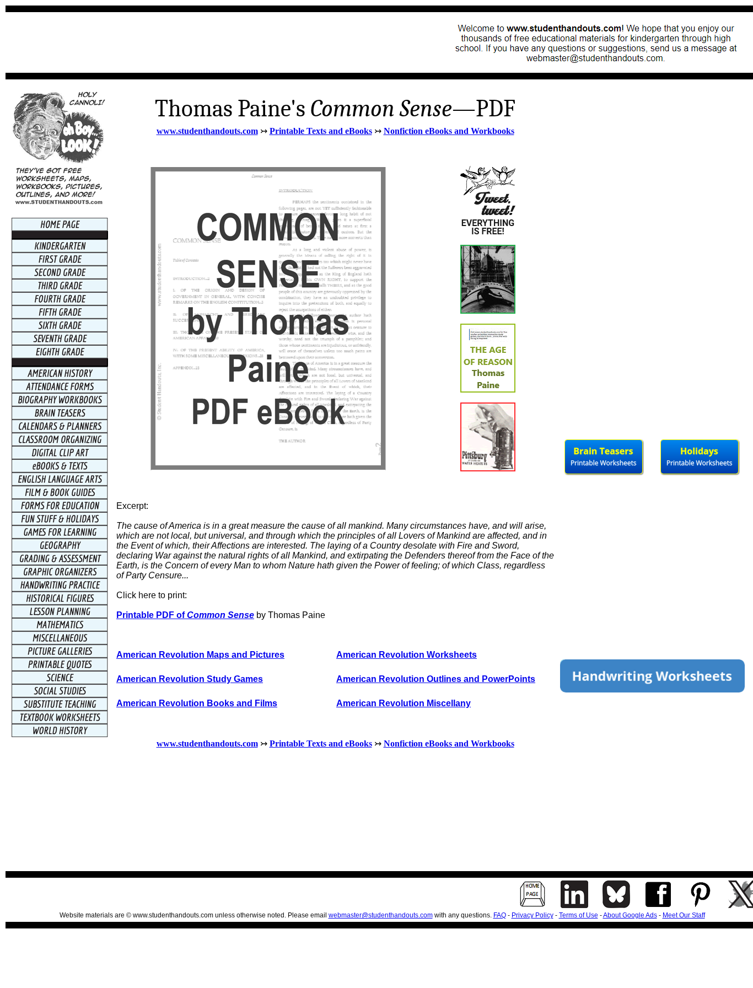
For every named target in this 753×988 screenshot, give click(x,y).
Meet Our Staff (684, 915)
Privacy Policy (532, 915)
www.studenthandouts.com (207, 131)
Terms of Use (578, 915)
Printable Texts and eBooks (321, 131)
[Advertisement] (212, 42)
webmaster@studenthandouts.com (381, 915)
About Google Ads (630, 915)
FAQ (499, 915)
